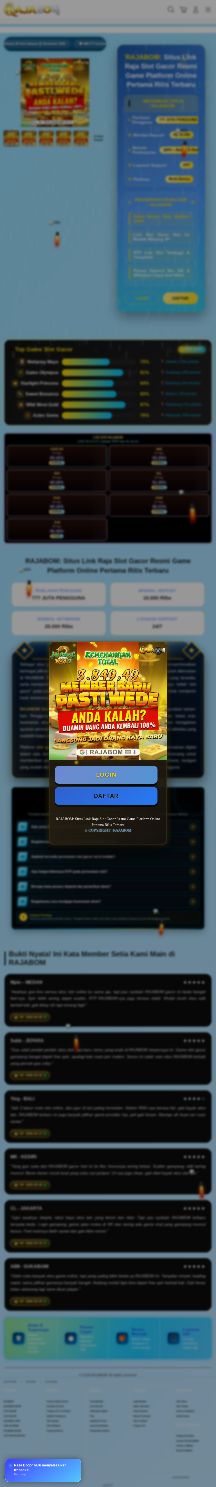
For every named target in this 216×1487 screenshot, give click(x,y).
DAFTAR (106, 796)
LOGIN (106, 775)
